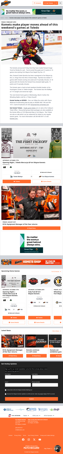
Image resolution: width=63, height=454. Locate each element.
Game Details (47, 181)
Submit (31, 399)
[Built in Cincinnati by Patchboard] (31, 447)
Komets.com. (14, 119)
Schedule (38, 3)
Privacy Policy (17, 435)
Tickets (18, 181)
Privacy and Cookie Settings (47, 435)
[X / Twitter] (34, 439)
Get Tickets (49, 3)
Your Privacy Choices (33, 435)
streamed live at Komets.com (40, 105)
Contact (10, 435)
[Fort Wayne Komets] (6, 3)
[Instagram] (29, 439)
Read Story (32, 228)
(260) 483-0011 (19, 427)
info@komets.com (19, 430)
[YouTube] (40, 439)
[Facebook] (23, 439)
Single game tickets (30, 108)
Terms (24, 435)
